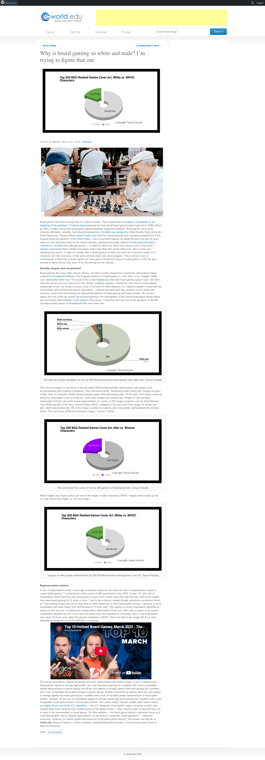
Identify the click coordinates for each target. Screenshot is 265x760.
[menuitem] (252, 3)
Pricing (126, 32)
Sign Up (75, 32)
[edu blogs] (60, 17)
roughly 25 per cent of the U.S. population (65, 705)
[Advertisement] (161, 17)
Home (50, 32)
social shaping (96, 279)
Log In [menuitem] (260, 2)
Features (101, 32)
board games (56, 732)
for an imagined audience (61, 276)
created (86, 235)
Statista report (78, 225)
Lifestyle (87, 141)
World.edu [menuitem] (10, 2)
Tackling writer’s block (149, 45)
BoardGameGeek (78, 303)
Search (218, 31)
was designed (113, 232)
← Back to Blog (48, 45)
